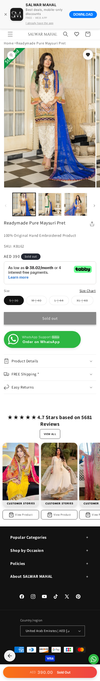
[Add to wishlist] (88, 55)
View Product (24, 514)
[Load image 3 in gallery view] (75, 204)
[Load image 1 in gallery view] (24, 204)
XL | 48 (85, 301)
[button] (10, 34)
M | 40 (39, 301)
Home (9, 43)
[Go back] (9, 655)
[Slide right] (94, 205)
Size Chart (87, 290)
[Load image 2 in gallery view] (49, 204)
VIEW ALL (50, 434)
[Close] (5, 14)
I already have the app (39, 23)
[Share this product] (92, 224)
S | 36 (16, 301)
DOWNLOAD (83, 14)
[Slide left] (5, 205)
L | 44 (61, 301)
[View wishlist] (76, 34)
